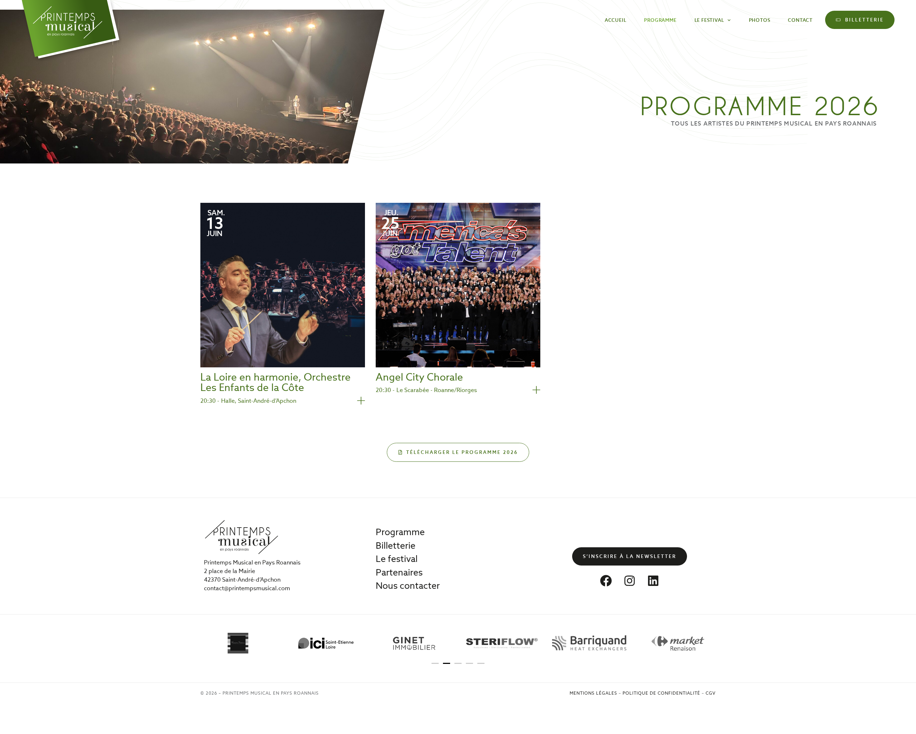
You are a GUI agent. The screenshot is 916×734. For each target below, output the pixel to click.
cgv (711, 693)
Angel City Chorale (419, 377)
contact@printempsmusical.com (247, 588)
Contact (800, 20)
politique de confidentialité (661, 693)
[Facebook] (606, 581)
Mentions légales (593, 693)
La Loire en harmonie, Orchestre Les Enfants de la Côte (275, 382)
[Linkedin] (653, 581)
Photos (759, 20)
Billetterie (395, 545)
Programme (660, 20)
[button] (435, 663)
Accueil (616, 20)
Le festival (709, 20)
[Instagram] (630, 581)
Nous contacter (408, 585)
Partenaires (399, 572)
